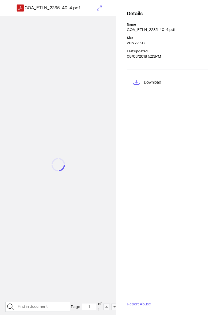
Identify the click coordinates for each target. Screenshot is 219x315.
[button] (99, 8)
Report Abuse (139, 304)
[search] (10, 307)
